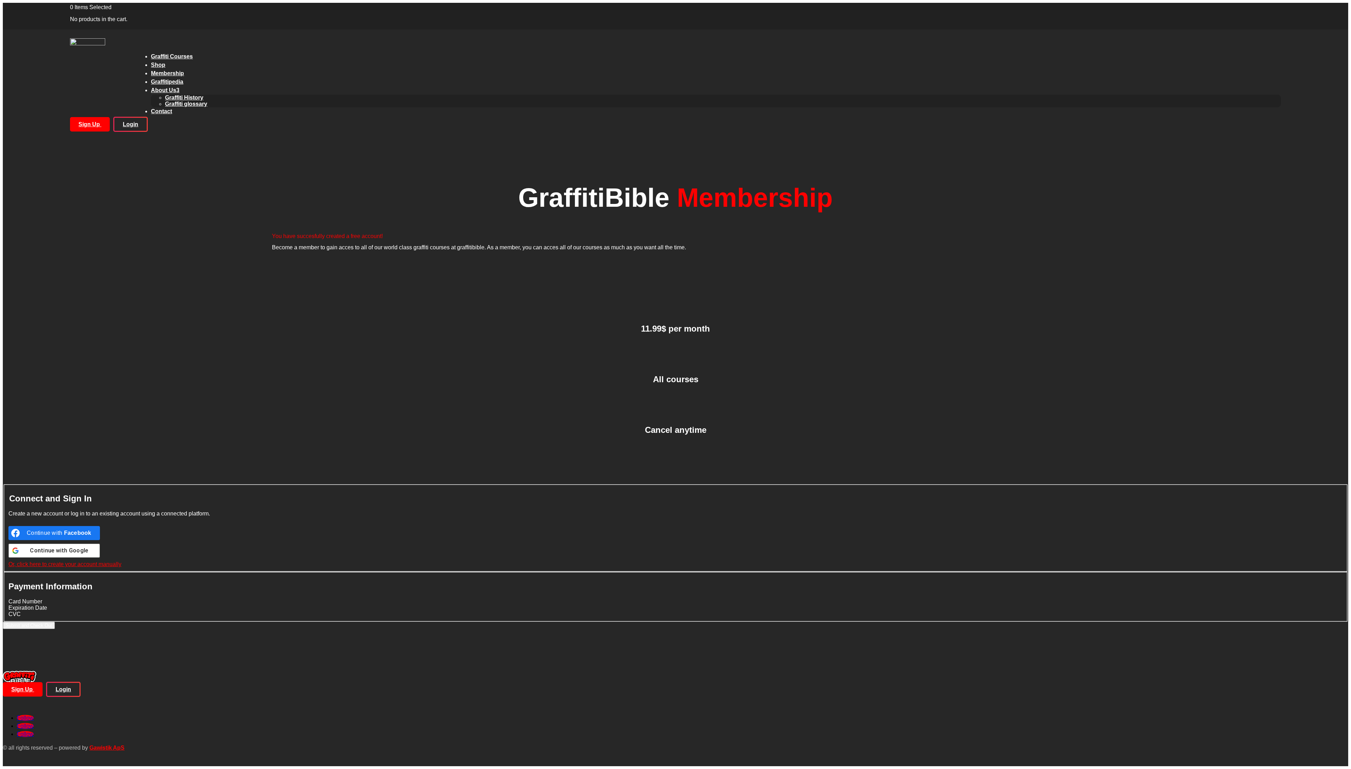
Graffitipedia (167, 82)
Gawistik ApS (107, 748)
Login (130, 124)
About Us (165, 90)
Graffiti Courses (172, 56)
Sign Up (89, 124)
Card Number (25, 601)
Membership (167, 73)
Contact (161, 111)
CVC (14, 614)
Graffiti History (184, 98)
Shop (158, 65)
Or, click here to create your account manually (64, 564)
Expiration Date (27, 608)
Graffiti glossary (186, 104)
